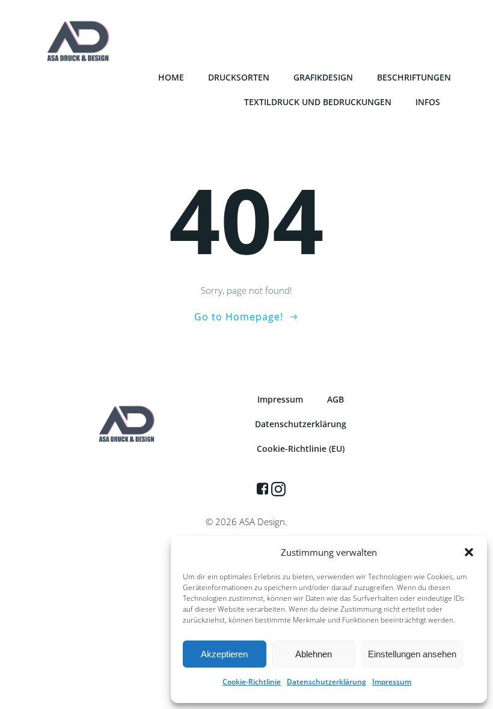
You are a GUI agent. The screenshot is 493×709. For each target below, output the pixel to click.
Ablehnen (313, 654)
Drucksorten (238, 77)
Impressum (391, 682)
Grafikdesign (323, 77)
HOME (171, 77)
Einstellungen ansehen (412, 654)
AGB (335, 399)
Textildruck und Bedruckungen (317, 102)
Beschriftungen (414, 77)
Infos (427, 102)
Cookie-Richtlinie (251, 682)
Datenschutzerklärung (326, 682)
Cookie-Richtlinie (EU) (300, 448)
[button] (469, 552)
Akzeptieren (224, 654)
